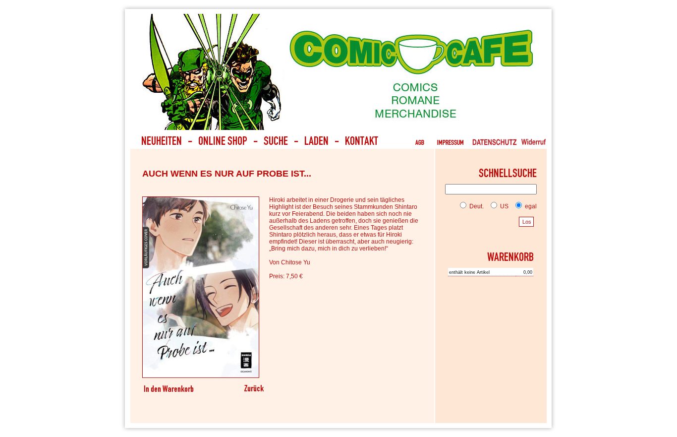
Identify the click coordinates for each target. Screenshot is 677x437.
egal (530, 206)
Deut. (476, 206)
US (503, 206)
